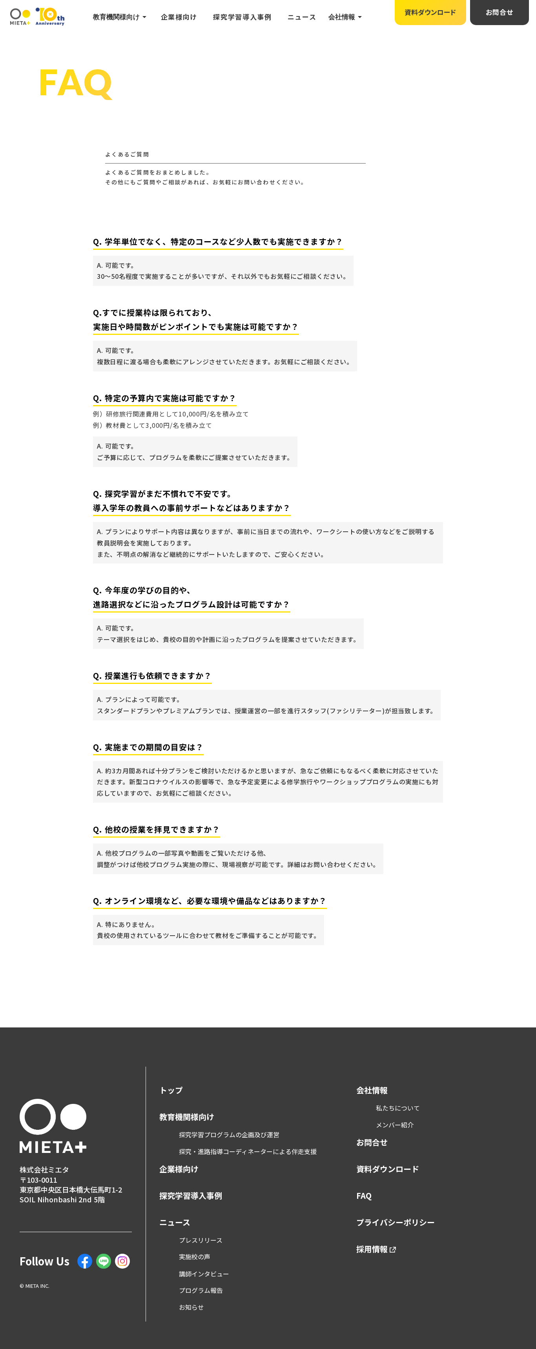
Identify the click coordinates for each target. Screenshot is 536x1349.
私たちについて (398, 1108)
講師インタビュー (204, 1273)
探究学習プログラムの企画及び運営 (229, 1134)
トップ (171, 1090)
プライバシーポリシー (395, 1222)
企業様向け (179, 17)
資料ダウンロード (387, 1169)
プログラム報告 (201, 1290)
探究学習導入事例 (242, 17)
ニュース (302, 17)
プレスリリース (200, 1240)
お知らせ (191, 1307)
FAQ (364, 1195)
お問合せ (372, 1142)
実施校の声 (194, 1256)
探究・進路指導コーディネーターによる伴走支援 (248, 1151)
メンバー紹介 (395, 1124)
